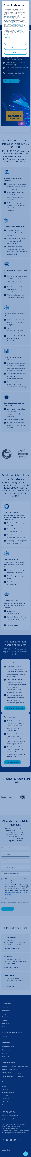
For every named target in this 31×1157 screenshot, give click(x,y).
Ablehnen (15, 52)
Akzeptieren (19, 30)
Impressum (7, 37)
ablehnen (21, 26)
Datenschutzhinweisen (19, 24)
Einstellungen (8, 17)
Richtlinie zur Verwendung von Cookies (15, 23)
